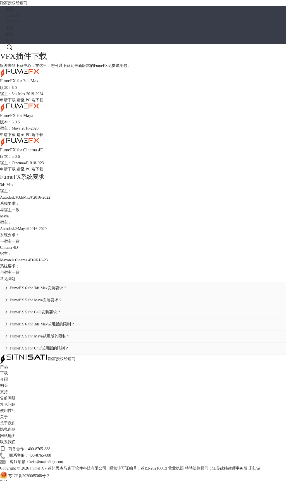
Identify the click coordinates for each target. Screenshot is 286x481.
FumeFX (13, 15)
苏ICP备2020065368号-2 (28, 476)
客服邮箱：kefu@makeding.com (36, 462)
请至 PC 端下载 (30, 100)
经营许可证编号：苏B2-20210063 (137, 468)
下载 (9, 28)
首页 (9, 9)
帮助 (9, 34)
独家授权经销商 (13, 3)
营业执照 (176, 468)
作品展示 (13, 22)
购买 (9, 40)
